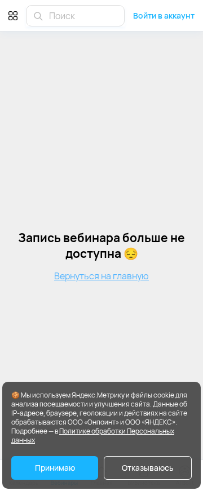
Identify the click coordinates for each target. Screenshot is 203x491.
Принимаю (55, 467)
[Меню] (12, 15)
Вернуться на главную (101, 276)
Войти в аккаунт (164, 15)
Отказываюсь (148, 467)
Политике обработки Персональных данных (92, 435)
